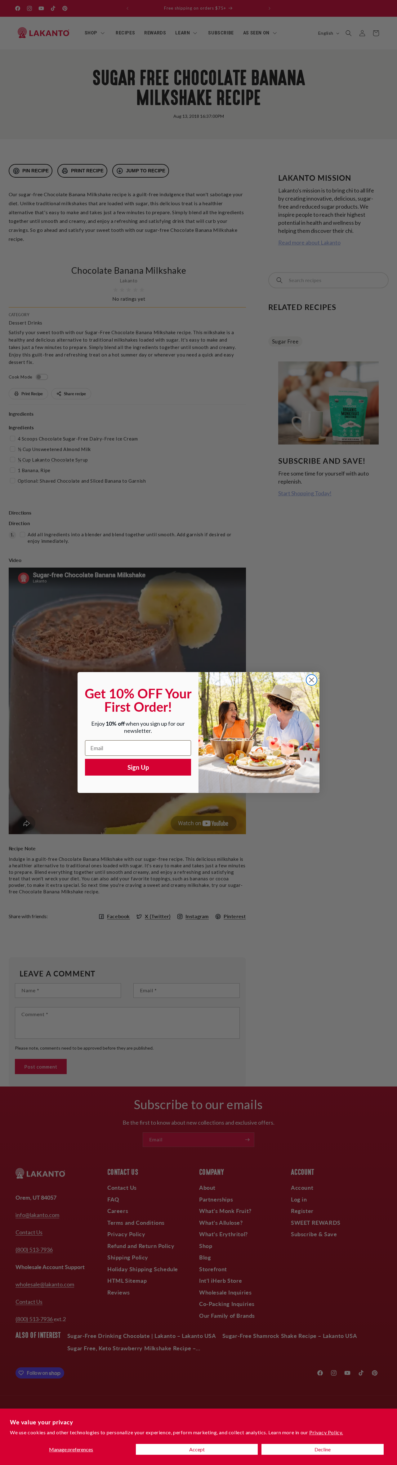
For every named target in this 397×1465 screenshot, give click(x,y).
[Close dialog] (311, 680)
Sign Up (138, 767)
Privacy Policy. (326, 1432)
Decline (322, 1449)
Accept (197, 1449)
